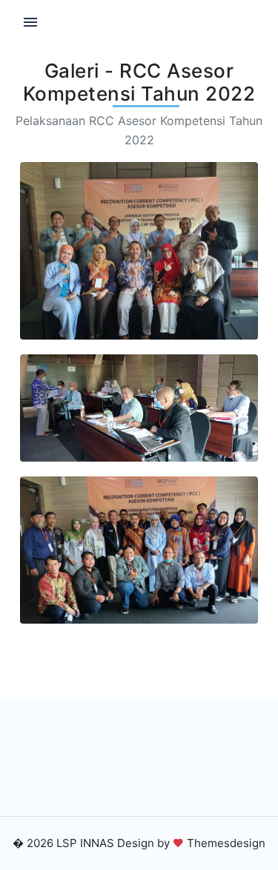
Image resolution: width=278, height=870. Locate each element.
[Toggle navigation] (30, 23)
